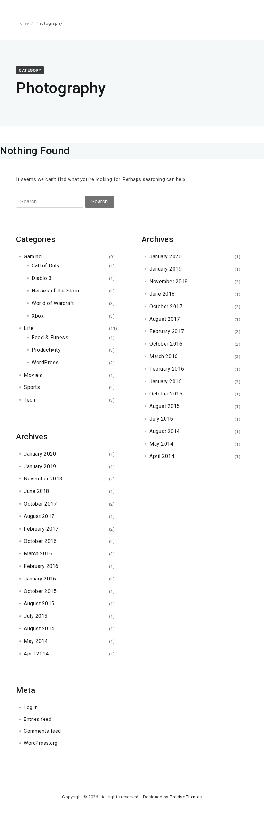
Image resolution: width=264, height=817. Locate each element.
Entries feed (37, 719)
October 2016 (40, 541)
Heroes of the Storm (56, 291)
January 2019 (40, 466)
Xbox (38, 316)
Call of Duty (46, 266)
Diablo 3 (42, 278)
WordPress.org (41, 743)
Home (23, 23)
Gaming (33, 257)
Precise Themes (186, 796)
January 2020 (40, 454)
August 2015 (39, 603)
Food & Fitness (50, 337)
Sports (32, 387)
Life (28, 328)
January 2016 (40, 579)
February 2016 (41, 566)
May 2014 (36, 641)
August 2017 (39, 516)
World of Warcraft (53, 303)
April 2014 (36, 654)
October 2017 (40, 504)
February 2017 (41, 529)
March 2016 (38, 554)
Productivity (46, 350)
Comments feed (42, 731)
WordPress (45, 362)
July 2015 (36, 616)
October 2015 (40, 591)
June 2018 (36, 491)
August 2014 (39, 629)
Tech (29, 400)
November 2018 (43, 479)
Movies (33, 375)
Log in (31, 707)
